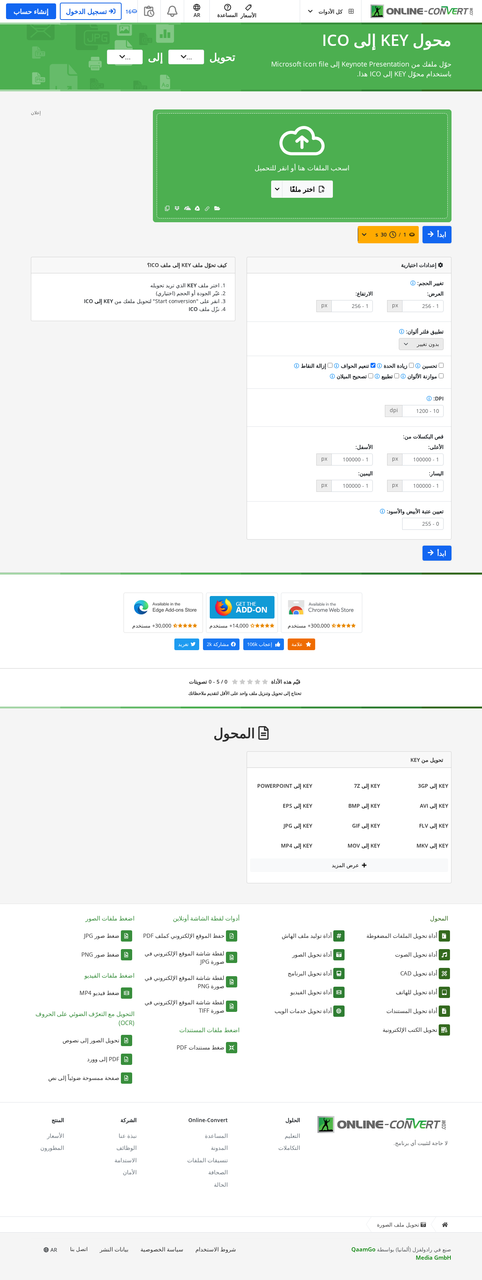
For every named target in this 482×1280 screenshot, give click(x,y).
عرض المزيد (346, 865)
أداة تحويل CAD (418, 973)
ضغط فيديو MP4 (99, 992)
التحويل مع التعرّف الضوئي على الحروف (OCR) (84, 1018)
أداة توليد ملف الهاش (307, 935)
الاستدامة (125, 1160)
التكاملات (289, 1147)
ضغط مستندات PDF (200, 1047)
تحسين (430, 365)
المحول (439, 918)
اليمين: (365, 473)
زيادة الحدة (395, 365)
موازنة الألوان (422, 376)
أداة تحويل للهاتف (416, 992)
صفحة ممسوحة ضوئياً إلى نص (83, 1077)
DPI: (438, 398)
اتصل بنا (79, 1249)
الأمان (130, 1172)
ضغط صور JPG (101, 935)
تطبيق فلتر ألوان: (424, 331)
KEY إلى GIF (366, 825)
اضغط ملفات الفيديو (109, 975)
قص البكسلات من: (423, 436)
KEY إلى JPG (298, 825)
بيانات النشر (114, 1249)
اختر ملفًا (302, 189)
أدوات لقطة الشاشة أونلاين (206, 918)
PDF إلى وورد (103, 1059)
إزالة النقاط (313, 365)
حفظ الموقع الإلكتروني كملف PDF (183, 935)
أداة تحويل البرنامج (310, 973)
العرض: (435, 293)
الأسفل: (364, 446)
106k (259, 644)
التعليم (292, 1135)
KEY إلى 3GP (433, 785)
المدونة (219, 1147)
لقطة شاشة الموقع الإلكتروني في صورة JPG (184, 957)
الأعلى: (436, 446)
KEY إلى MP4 (296, 845)
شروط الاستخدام (215, 1249)
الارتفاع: (364, 293)
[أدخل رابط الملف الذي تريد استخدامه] (207, 208)
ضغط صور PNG (100, 954)
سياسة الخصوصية (161, 1249)
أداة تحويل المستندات (411, 1011)
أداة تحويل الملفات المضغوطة (401, 935)
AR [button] (197, 14)
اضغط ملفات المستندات (209, 1030)
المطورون (52, 1147)
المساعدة (227, 14)
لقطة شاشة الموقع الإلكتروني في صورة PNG (184, 982)
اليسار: (436, 473)
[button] (330, 11)
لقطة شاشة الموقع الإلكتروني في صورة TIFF (184, 1006)
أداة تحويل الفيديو (311, 992)
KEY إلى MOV (364, 845)
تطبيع (387, 376)
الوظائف (126, 1147)
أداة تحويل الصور (312, 954)
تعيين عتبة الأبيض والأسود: (414, 511)
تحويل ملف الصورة (398, 1224)
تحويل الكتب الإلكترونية (410, 1029)
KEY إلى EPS (297, 805)
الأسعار (248, 15)
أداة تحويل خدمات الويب (303, 1011)
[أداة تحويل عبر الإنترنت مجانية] (418, 11)
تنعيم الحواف (355, 365)
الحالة (221, 1184)
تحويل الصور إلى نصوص (91, 1040)
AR (53, 1249)
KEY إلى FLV (433, 825)
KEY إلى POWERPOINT (284, 785)
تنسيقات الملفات (207, 1160)
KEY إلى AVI (434, 805)
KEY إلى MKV (432, 845)
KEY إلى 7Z (367, 785)
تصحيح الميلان (351, 376)
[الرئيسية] (444, 1224)
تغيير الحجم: (430, 283)
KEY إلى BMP (364, 805)
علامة (297, 644)
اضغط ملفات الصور (109, 918)
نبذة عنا (128, 1135)
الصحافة (218, 1172)
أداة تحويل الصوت (416, 954)
